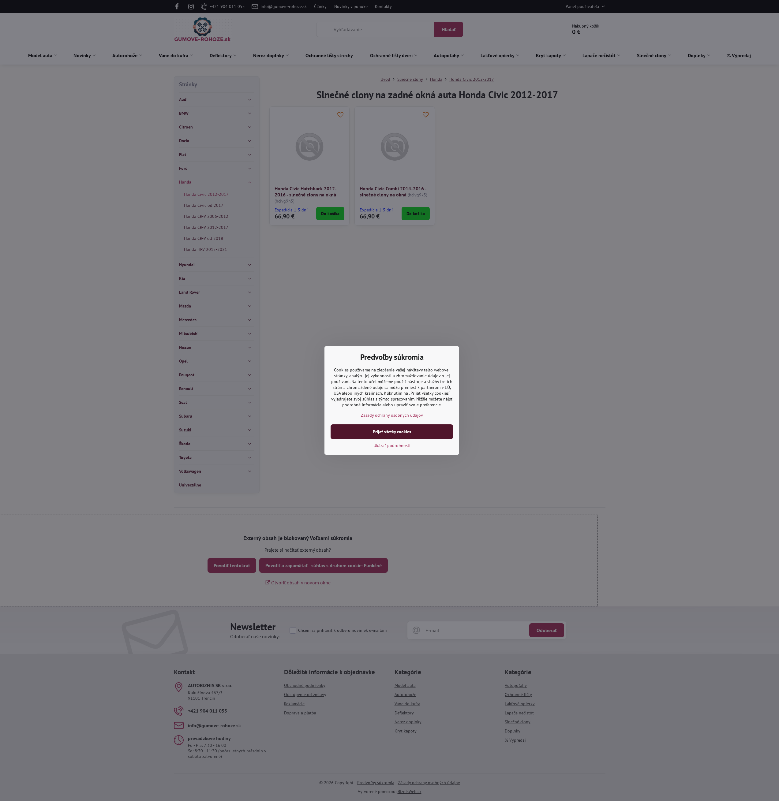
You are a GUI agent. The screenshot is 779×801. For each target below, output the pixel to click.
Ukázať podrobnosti (391, 445)
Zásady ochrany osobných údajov (392, 415)
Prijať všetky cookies (392, 431)
